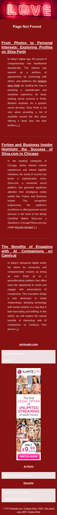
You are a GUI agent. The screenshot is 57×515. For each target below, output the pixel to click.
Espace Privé (34, 512)
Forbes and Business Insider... (18, 499)
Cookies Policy (30, 508)
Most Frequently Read (14, 353)
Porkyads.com (16, 508)
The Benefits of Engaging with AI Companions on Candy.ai (27, 251)
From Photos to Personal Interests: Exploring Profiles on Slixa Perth (27, 47)
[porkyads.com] (28, 9)
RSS (41, 508)
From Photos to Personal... (17, 492)
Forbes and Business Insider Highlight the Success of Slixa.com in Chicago (27, 149)
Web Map (8, 360)
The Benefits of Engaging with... (19, 475)
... (18, 125)
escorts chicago (24, 227)
